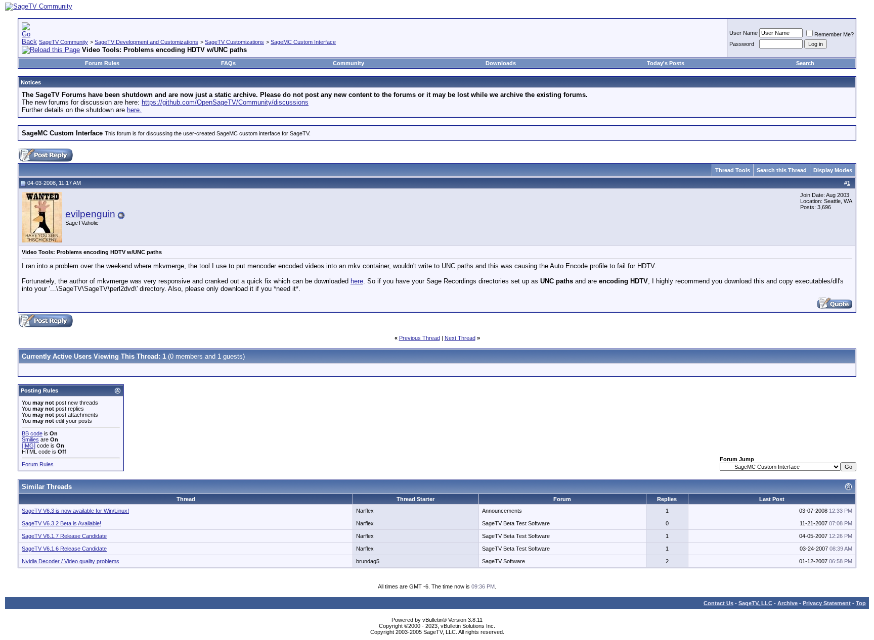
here (357, 281)
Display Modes (832, 170)
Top (861, 603)
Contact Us (718, 603)
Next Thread (460, 338)
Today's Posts (665, 63)
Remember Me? (834, 34)
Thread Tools (732, 170)
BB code (32, 433)
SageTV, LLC (755, 603)
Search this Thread (782, 170)
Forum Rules (102, 63)
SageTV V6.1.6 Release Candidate (64, 549)
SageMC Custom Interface (303, 42)
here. (134, 110)
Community (348, 63)
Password (741, 44)
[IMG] (28, 445)
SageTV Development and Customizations (146, 42)
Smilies (30, 439)
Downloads (501, 63)
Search (805, 63)
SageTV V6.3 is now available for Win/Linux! (75, 511)
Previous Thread (419, 338)
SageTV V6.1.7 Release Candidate (64, 536)
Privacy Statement (827, 603)
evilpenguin (90, 214)
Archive (787, 603)
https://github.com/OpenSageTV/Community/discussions (225, 102)
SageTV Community (63, 42)
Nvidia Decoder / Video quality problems (70, 561)
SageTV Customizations (234, 42)
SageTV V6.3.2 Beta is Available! (61, 523)
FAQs (228, 63)
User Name (743, 33)
